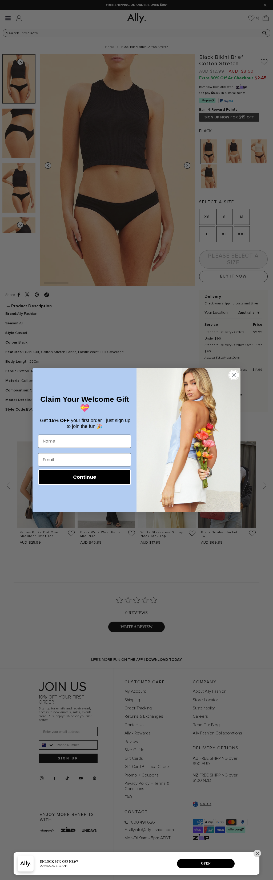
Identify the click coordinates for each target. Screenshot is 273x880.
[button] (257, 853)
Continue (84, 477)
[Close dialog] (233, 375)
